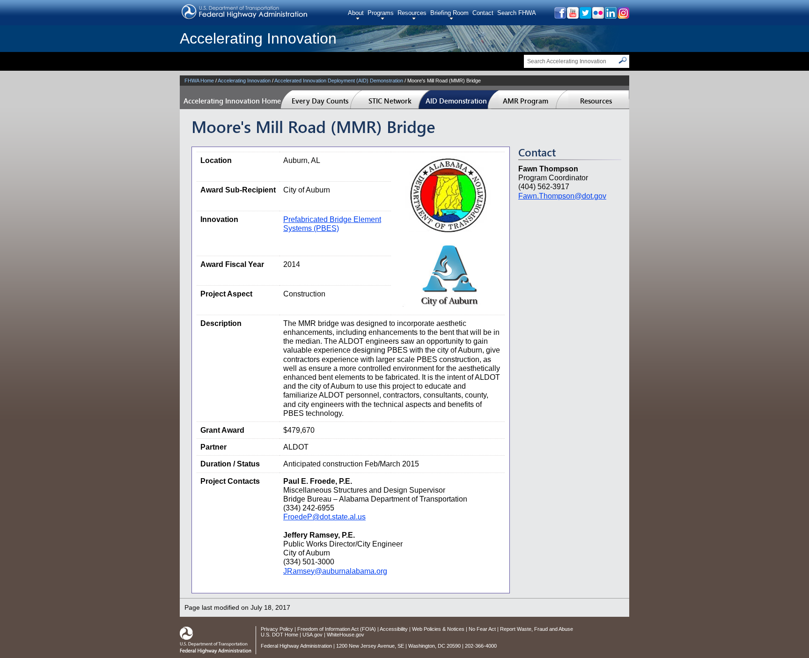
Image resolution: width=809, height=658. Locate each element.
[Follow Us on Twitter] (585, 16)
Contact (482, 12)
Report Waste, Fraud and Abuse (536, 629)
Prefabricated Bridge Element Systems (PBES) (332, 223)
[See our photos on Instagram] (623, 16)
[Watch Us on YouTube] (572, 16)
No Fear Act (482, 629)
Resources (412, 12)
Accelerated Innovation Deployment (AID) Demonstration (338, 80)
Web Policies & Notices (438, 629)
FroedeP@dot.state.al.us (324, 517)
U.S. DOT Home (279, 634)
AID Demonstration (456, 101)
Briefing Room (449, 12)
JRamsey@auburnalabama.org (335, 571)
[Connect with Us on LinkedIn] (610, 16)
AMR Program (525, 101)
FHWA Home (199, 80)
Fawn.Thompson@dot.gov (562, 196)
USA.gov (312, 634)
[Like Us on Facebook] (559, 16)
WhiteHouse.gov (345, 634)
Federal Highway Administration (296, 646)
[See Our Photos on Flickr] (597, 16)
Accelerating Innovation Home (232, 101)
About (356, 12)
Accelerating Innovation (258, 38)
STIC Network (390, 101)
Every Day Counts (320, 101)
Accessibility (394, 629)
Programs (381, 12)
